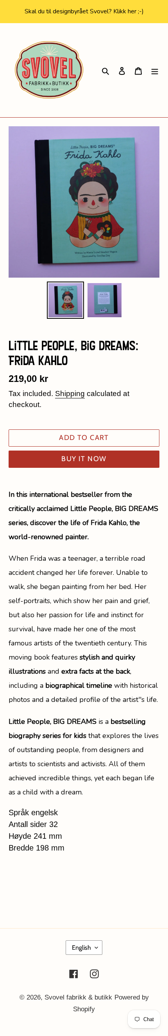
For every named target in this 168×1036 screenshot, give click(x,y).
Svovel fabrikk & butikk (78, 997)
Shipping (70, 393)
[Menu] (155, 70)
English (81, 947)
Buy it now (83, 458)
